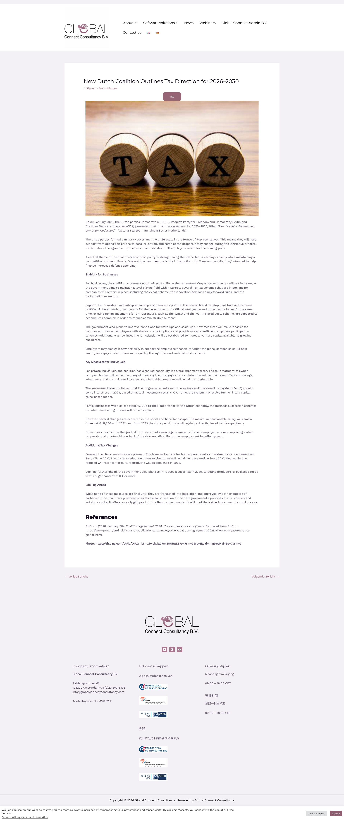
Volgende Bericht (265, 576)
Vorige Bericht (76, 576)
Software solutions (159, 23)
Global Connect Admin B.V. (244, 23)
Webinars (207, 23)
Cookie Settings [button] (316, 813)
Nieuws (91, 88)
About (128, 23)
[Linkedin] (164, 649)
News (189, 23)
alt (172, 96)
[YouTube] (179, 649)
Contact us (132, 32)
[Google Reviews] (172, 649)
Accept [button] (336, 813)
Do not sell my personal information (25, 817)
